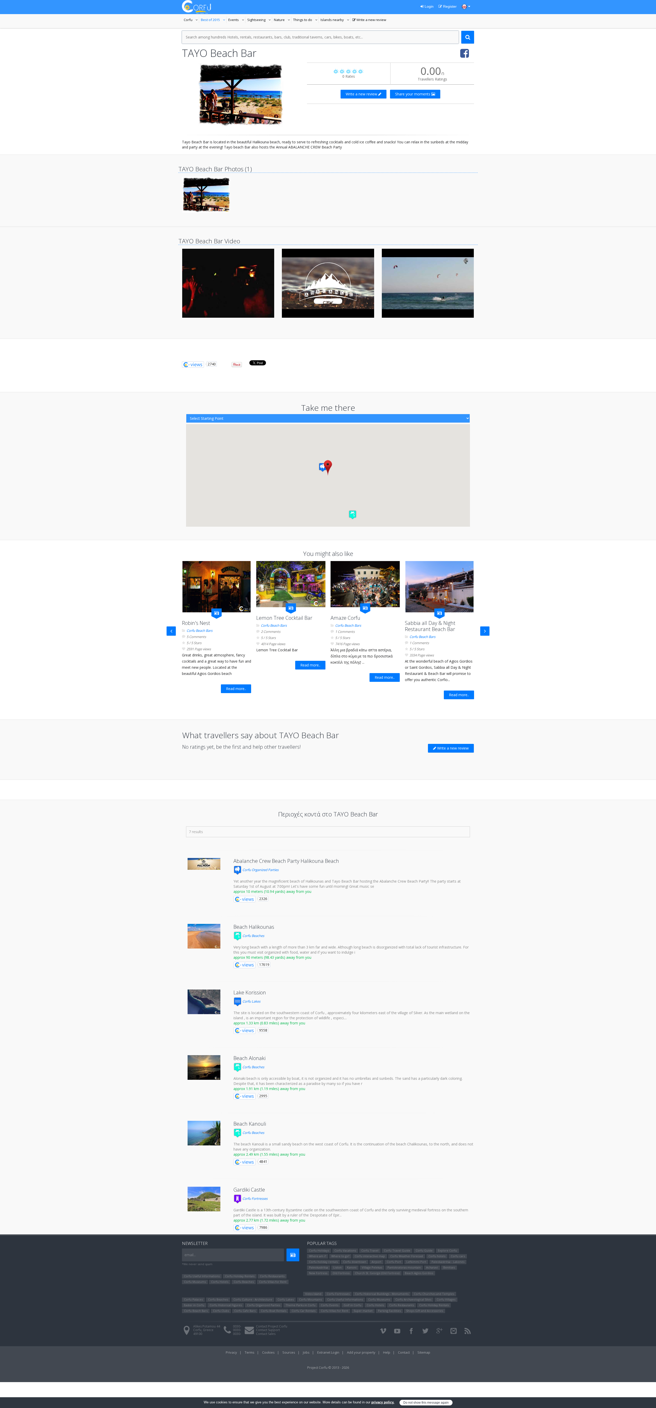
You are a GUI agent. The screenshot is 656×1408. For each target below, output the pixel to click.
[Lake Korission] (204, 1002)
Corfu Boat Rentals (273, 1311)
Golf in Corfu (352, 1305)
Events (236, 20)
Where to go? (340, 1256)
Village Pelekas (372, 1267)
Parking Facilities (389, 1311)
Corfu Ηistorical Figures (226, 1305)
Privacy (231, 1352)
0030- (237, 1326)
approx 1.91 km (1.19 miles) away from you (269, 1088)
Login (429, 6)
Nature (282, 20)
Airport (376, 1262)
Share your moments (413, 94)
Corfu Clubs (221, 1311)
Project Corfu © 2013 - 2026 (328, 1367)
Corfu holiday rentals (323, 1262)
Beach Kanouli (249, 1123)
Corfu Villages (446, 1299)
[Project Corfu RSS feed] (467, 1331)
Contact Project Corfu (271, 1326)
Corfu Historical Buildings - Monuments (381, 1294)
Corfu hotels (436, 1256)
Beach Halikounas (253, 926)
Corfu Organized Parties (260, 869)
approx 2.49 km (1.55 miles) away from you (269, 1154)
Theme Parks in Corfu (300, 1305)
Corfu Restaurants (272, 1276)
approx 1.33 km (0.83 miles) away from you (269, 1023)
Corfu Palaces (193, 1299)
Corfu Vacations (345, 1250)
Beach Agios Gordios (419, 1273)
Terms (249, 1352)
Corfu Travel (369, 1250)
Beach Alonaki (249, 1058)
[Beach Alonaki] (204, 1067)
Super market (363, 1311)
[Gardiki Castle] (204, 1199)
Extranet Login (328, 1352)
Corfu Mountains (310, 1299)
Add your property (361, 1352)
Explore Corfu (447, 1250)
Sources (288, 1352)
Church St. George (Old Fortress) (377, 1273)
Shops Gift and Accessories (424, 1311)
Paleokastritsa (318, 1267)
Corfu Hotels (219, 1282)
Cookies (268, 1352)
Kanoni (351, 1267)
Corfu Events (329, 1305)
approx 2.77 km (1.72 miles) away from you (269, 1220)
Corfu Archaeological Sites (413, 1299)
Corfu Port (394, 1262)
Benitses (449, 1267)
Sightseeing (259, 20)
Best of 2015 (214, 20)
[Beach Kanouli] (204, 1133)
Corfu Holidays (319, 1250)
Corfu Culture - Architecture (252, 1299)
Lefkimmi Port (416, 1262)
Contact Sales (265, 1334)
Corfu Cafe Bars (244, 1311)
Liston (337, 1267)
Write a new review (369, 20)
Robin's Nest (196, 623)
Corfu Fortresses (255, 1198)
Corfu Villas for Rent (272, 1282)
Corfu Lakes (251, 1001)
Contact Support (268, 1330)
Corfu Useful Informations (202, 1276)
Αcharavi (432, 1267)
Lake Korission (249, 992)
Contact (404, 1352)
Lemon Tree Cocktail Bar (284, 617)
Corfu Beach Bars (199, 630)
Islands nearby (336, 20)
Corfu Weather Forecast (406, 1256)
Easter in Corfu (194, 1305)
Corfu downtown (354, 1262)
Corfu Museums (195, 1282)
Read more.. (236, 688)
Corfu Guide (424, 1250)
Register (449, 6)
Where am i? (317, 1256)
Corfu (191, 20)
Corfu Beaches (253, 935)
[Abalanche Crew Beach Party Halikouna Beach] (204, 864)
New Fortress (318, 1273)
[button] (323, 467)
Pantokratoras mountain (404, 1267)
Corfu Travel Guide (397, 1250)
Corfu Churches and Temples (434, 1294)
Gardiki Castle (249, 1189)
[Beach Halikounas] (204, 936)
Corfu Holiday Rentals (239, 1276)
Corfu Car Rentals (303, 1311)
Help (386, 1352)
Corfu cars (458, 1256)
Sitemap (423, 1352)
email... (190, 1254)
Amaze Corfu (345, 617)
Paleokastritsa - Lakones (448, 1262)
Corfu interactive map (370, 1256)
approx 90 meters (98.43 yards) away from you (272, 957)
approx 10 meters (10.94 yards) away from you (272, 891)
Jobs (306, 1352)
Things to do (306, 20)
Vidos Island (313, 1294)
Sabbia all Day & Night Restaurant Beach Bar (430, 626)
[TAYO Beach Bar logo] (240, 95)
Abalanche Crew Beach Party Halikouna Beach (286, 860)
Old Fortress (341, 1273)
